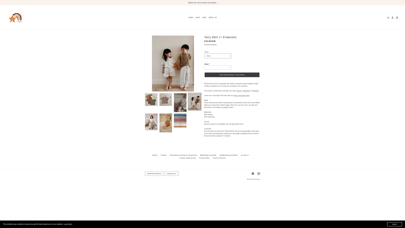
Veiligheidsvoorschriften (228, 155)
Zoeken (155, 155)
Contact (164, 155)
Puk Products (256, 179)
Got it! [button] (394, 224)
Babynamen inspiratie (208, 155)
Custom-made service (188, 158)
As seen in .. (245, 155)
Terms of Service (219, 158)
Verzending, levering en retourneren (183, 155)
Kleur (207, 52)
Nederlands (171, 174)
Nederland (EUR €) (154, 174)
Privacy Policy (204, 158)
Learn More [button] (68, 224)
